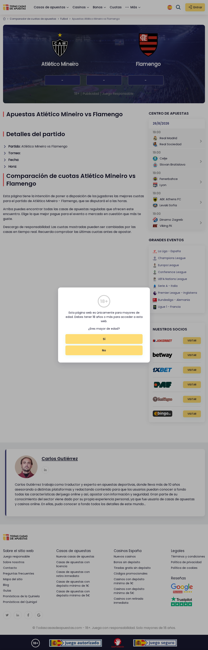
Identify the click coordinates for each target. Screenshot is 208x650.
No (104, 350)
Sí (104, 339)
